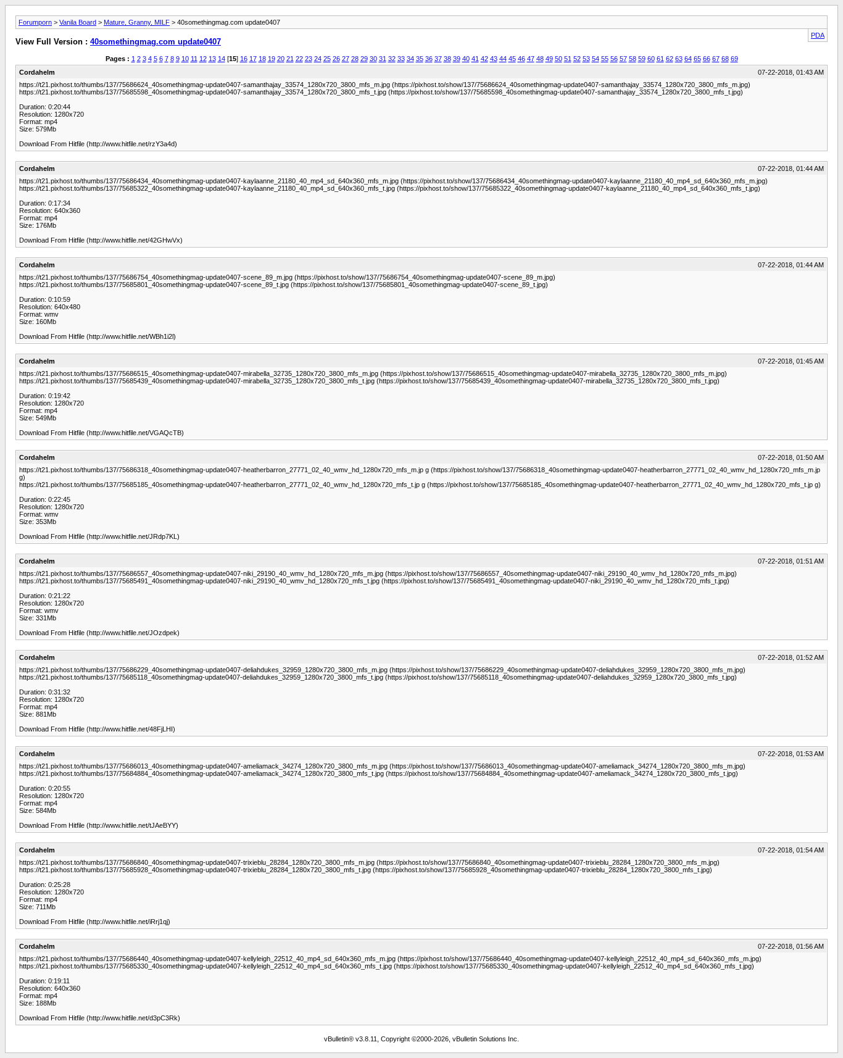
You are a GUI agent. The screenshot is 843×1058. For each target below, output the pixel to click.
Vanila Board (77, 22)
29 (364, 58)
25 (327, 58)
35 (419, 58)
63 (679, 58)
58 (632, 58)
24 (318, 58)
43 (493, 58)
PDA (817, 35)
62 (669, 58)
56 (614, 58)
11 (194, 58)
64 (688, 58)
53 (586, 58)
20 (280, 58)
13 (212, 58)
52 (577, 58)
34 (410, 58)
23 (308, 58)
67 (716, 58)
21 (290, 58)
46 (521, 58)
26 (336, 58)
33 (401, 58)
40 (466, 58)
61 (660, 58)
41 (475, 58)
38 (447, 58)
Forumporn (35, 22)
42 (484, 58)
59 (642, 58)
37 (438, 58)
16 (243, 58)
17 (253, 58)
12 (203, 58)
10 (185, 58)
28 (355, 58)
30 (373, 58)
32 (392, 58)
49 (549, 58)
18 (262, 58)
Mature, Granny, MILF (137, 22)
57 (623, 58)
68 (725, 58)
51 (567, 58)
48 (540, 58)
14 (221, 58)
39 (456, 58)
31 (382, 58)
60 (651, 58)
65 (697, 58)
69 (734, 58)
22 (299, 58)
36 (429, 58)
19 (271, 58)
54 (595, 58)
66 (706, 58)
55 (604, 58)
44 (503, 58)
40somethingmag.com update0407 (155, 41)
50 (558, 58)
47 (530, 58)
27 (345, 58)
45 (512, 58)
